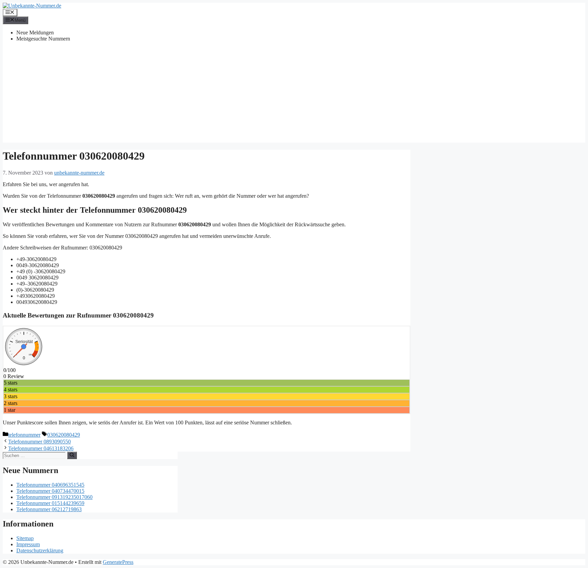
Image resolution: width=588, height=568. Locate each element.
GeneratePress (118, 562)
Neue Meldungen (35, 32)
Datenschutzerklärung (39, 550)
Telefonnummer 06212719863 (49, 509)
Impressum (28, 544)
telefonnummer (24, 435)
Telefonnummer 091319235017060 (54, 497)
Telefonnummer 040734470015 (50, 491)
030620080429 (63, 435)
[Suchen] (72, 455)
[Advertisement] (294, 95)
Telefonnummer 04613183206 (41, 448)
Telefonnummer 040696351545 (50, 485)
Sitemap (25, 538)
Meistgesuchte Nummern (43, 39)
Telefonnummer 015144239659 (50, 503)
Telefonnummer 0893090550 (39, 441)
